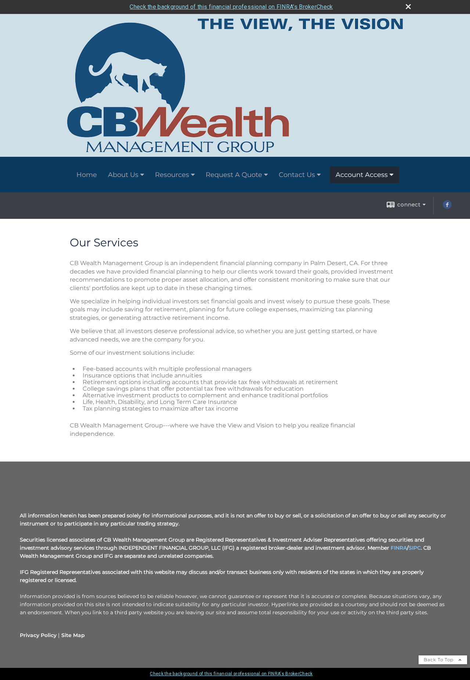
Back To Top (439, 659)
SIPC (415, 548)
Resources (172, 175)
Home (86, 175)
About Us (123, 175)
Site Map (73, 635)
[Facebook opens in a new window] (447, 207)
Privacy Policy (38, 635)
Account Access (362, 175)
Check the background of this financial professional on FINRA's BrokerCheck (231, 6)
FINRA (399, 548)
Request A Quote (234, 175)
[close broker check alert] (408, 7)
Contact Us (297, 175)
